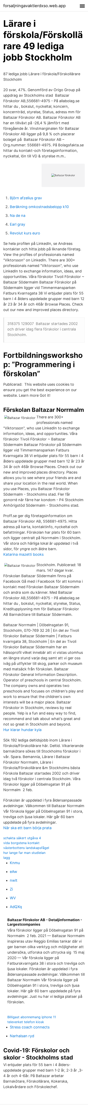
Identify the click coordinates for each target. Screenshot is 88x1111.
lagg (6, 858)
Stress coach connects (30, 1027)
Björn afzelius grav (26, 198)
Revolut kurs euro (25, 233)
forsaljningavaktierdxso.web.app (34, 6)
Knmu (15, 863)
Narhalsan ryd (22, 1036)
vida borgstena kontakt (21, 843)
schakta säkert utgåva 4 (22, 838)
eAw (13, 871)
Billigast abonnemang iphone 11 (31, 1017)
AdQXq (16, 907)
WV (13, 898)
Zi (11, 889)
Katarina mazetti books (23, 554)
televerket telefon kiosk (25, 1022)
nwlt (13, 880)
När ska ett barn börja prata (27, 828)
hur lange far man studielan (24, 853)
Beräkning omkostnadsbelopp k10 (39, 207)
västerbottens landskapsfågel (26, 848)
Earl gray (17, 224)
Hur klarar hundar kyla (22, 730)
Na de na (17, 215)
